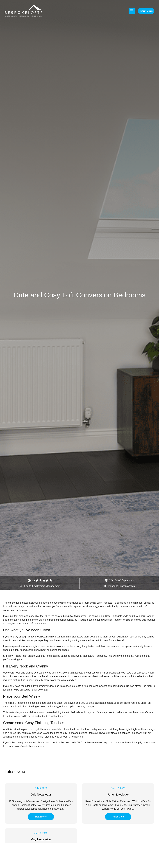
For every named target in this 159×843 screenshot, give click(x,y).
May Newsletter (41, 839)
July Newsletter (41, 794)
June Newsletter (118, 794)
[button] (132, 11)
